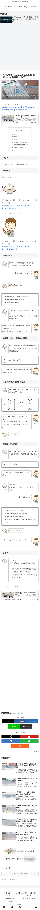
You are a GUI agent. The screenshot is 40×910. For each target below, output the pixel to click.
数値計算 (6, 713)
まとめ (14, 150)
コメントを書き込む (20, 873)
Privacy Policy (10, 898)
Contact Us (20, 904)
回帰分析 (20, 713)
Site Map (29, 896)
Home (10, 896)
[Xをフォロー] (10, 736)
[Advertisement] (20, 47)
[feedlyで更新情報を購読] (29, 741)
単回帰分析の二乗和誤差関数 (20, 142)
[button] (26, 726)
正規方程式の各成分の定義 (20, 145)
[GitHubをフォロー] (10, 741)
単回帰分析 (15, 139)
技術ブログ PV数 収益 (29, 898)
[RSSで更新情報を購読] (20, 746)
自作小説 (29, 901)
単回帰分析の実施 (17, 147)
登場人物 (14, 137)
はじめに (14, 134)
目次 (17, 130)
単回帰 (13, 713)
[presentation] (12, 360)
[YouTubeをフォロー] (29, 736)
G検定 (10, 901)
